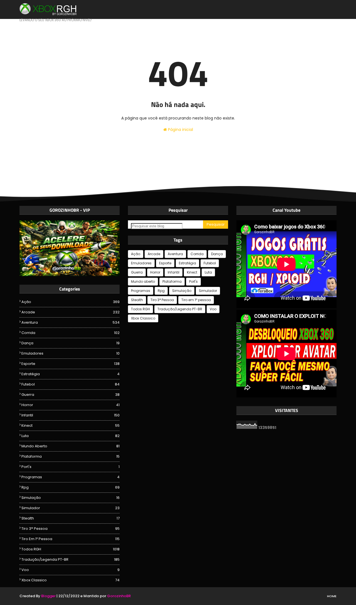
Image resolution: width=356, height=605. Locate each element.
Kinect (70, 425)
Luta (70, 435)
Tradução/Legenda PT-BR (70, 559)
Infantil (70, 415)
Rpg (70, 487)
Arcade (70, 312)
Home (332, 596)
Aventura (70, 322)
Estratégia (70, 374)
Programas (70, 477)
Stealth (70, 518)
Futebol (70, 384)
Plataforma (70, 456)
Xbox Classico (70, 580)
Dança (70, 343)
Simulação (70, 497)
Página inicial (180, 129)
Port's (70, 466)
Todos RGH (70, 549)
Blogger (48, 596)
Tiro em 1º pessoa (70, 538)
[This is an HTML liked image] (69, 274)
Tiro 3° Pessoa (70, 528)
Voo (70, 569)
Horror (70, 405)
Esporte (70, 363)
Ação (70, 301)
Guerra (70, 394)
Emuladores (70, 353)
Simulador (70, 508)
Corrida (70, 332)
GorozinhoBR (119, 596)
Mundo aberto (70, 446)
